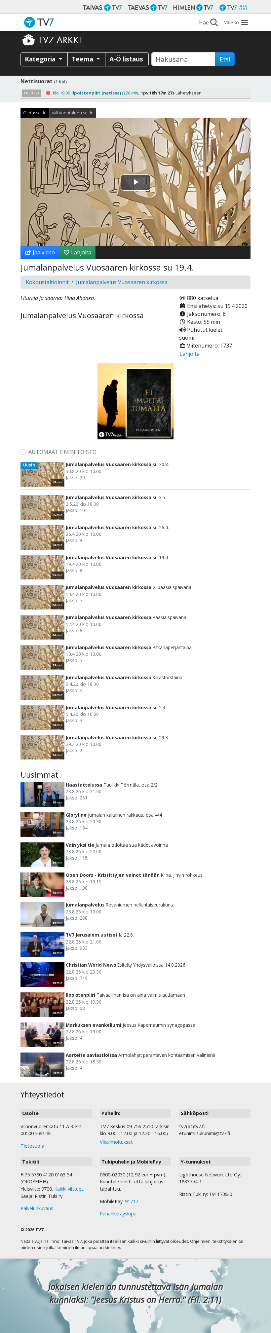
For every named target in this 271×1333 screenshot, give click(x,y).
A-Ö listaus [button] (126, 59)
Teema (83, 59)
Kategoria (41, 59)
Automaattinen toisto (62, 452)
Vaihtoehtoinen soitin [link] (73, 113)
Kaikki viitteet (68, 1189)
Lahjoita (80, 252)
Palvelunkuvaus (36, 1208)
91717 (131, 1201)
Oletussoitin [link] (35, 113)
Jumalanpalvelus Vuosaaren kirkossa (122, 282)
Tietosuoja (32, 1146)
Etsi (224, 59)
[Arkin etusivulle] (51, 39)
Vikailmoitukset (116, 1142)
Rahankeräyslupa (118, 1213)
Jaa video (43, 252)
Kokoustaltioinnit (47, 282)
